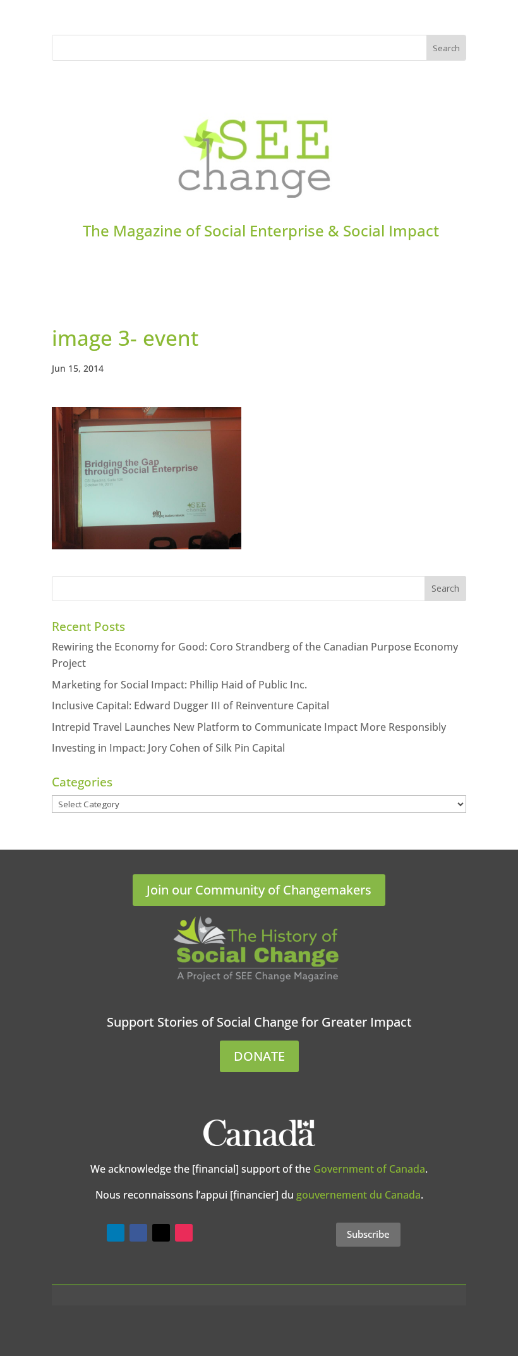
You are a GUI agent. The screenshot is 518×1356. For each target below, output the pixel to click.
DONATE (259, 1056)
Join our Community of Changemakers (259, 889)
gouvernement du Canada (358, 1195)
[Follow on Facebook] (138, 1233)
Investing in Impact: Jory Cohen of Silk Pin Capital (168, 748)
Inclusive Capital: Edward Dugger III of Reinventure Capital (190, 705)
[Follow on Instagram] (184, 1233)
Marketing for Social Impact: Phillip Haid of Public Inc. (179, 685)
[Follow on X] (161, 1233)
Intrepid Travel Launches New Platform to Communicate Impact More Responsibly (249, 727)
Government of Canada (369, 1169)
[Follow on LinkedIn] (115, 1233)
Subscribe (368, 1234)
